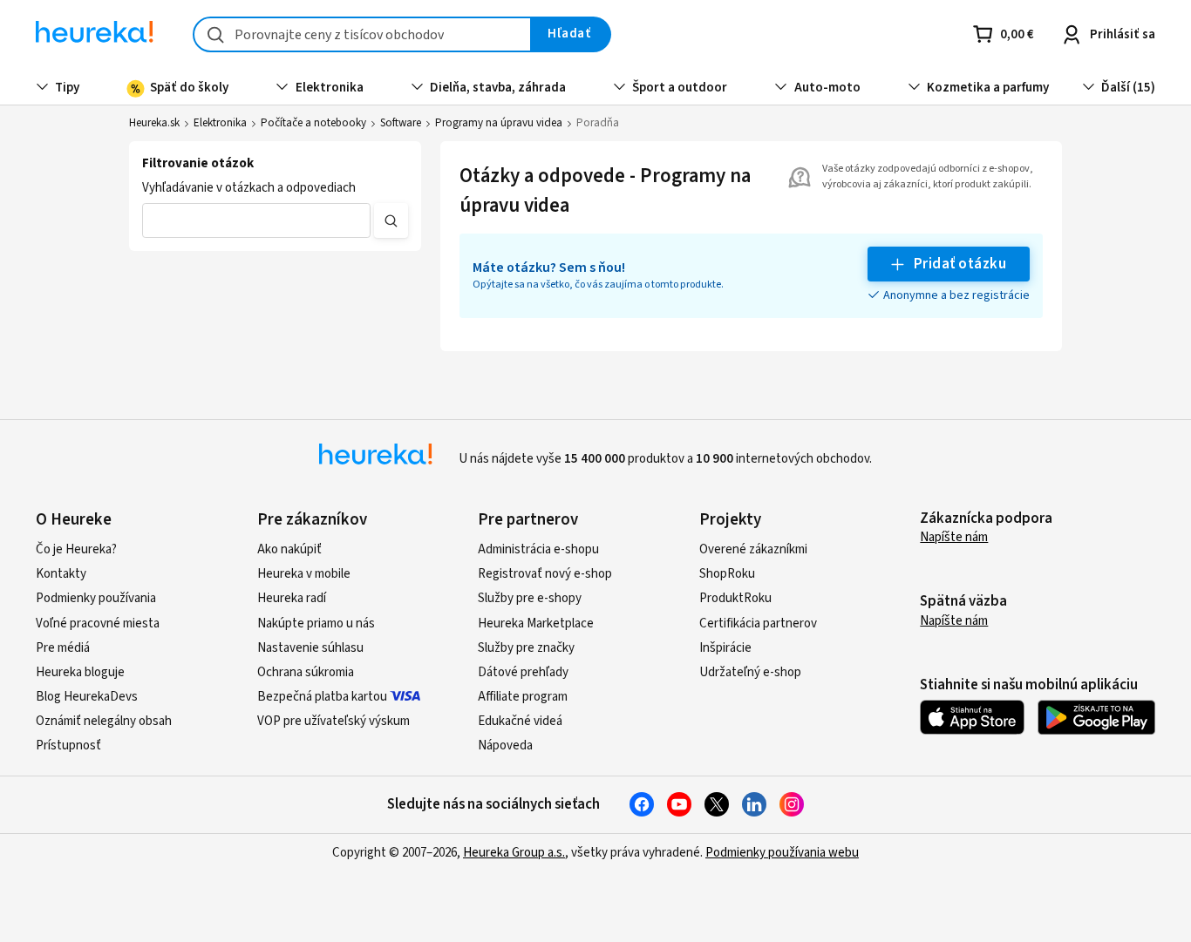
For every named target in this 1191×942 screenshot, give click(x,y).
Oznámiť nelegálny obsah (104, 721)
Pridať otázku (960, 264)
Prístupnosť (68, 745)
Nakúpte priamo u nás (316, 623)
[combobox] (362, 34)
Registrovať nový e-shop (545, 574)
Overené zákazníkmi (753, 549)
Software (400, 123)
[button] (256, 220)
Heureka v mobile (303, 574)
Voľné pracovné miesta (98, 623)
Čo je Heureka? (76, 549)
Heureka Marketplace (536, 623)
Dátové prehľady (523, 672)
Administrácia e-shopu (538, 549)
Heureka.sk (154, 123)
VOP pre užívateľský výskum (333, 721)
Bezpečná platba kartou (322, 697)
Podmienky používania (96, 598)
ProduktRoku (735, 598)
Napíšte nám (954, 537)
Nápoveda (505, 745)
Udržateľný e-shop (750, 672)
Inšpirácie (725, 648)
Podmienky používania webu (782, 853)
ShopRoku (727, 574)
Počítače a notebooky (313, 123)
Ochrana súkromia (305, 672)
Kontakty (61, 574)
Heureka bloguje (80, 672)
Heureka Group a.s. (514, 853)
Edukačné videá (520, 721)
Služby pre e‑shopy (530, 598)
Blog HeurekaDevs (87, 697)
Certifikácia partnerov (758, 623)
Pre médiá (63, 648)
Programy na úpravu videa (498, 123)
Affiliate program (523, 697)
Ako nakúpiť (289, 549)
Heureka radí (291, 598)
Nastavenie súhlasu (310, 648)
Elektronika (220, 123)
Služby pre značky (526, 648)
